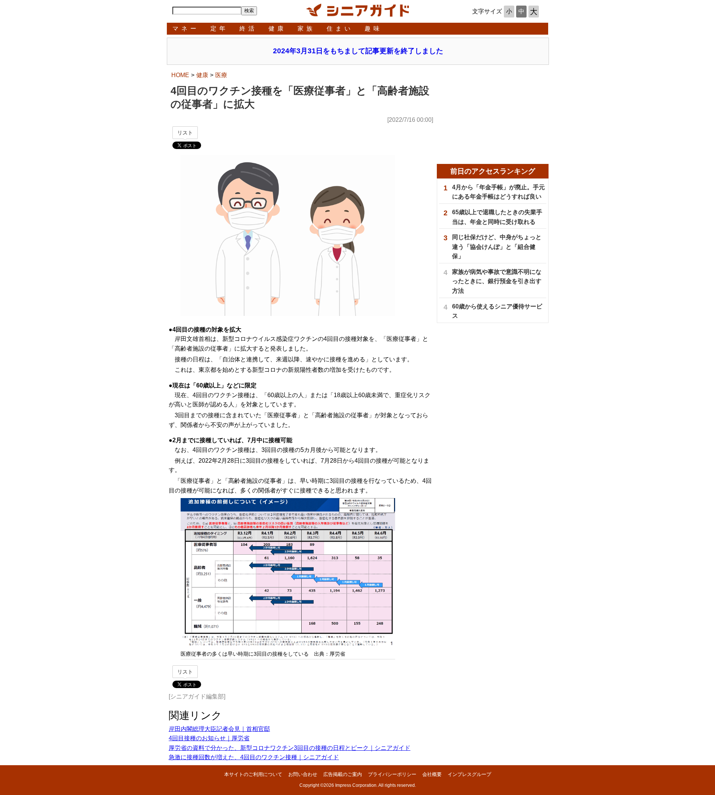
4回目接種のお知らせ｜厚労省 (209, 738)
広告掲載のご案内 (342, 774)
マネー (185, 28)
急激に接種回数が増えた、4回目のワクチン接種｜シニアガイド (254, 757)
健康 (277, 28)
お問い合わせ (302, 774)
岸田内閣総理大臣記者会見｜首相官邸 (219, 729)
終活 (248, 28)
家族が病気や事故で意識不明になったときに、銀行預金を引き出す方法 (496, 281)
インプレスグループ (469, 774)
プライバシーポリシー (392, 774)
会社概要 (432, 774)
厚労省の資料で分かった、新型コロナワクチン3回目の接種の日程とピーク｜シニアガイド (289, 748)
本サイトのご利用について (253, 774)
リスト (185, 133)
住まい (340, 28)
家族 (306, 28)
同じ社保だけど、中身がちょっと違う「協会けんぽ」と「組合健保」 (496, 246)
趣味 (373, 28)
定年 (219, 28)
